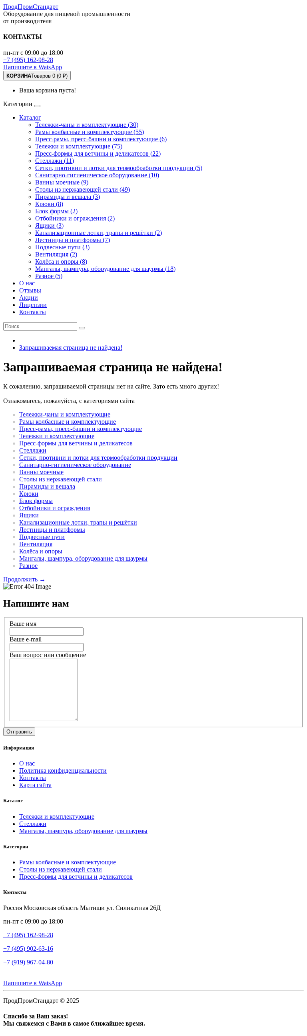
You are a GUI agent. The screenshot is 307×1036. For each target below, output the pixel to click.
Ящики (29, 515)
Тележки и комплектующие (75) (78, 146)
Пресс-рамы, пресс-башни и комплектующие (80, 428)
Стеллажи (32, 450)
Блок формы (36, 500)
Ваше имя (23, 623)
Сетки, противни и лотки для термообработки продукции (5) (118, 167)
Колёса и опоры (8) (61, 261)
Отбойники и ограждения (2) (75, 218)
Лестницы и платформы (52, 529)
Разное (28, 565)
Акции (28, 297)
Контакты (32, 312)
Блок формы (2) (56, 211)
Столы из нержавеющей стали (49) (82, 189)
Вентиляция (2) (56, 254)
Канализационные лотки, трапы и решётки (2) (98, 232)
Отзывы (30, 290)
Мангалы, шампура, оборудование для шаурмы (83, 558)
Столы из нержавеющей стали (60, 479)
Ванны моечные (41, 472)
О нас (27, 283)
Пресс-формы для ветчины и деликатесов (76, 443)
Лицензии (33, 304)
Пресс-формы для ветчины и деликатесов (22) (98, 153)
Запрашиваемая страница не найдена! (70, 347)
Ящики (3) (49, 225)
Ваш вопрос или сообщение (48, 654)
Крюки (28, 493)
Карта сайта (35, 785)
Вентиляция (35, 544)
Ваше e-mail (26, 639)
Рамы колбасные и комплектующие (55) (89, 131)
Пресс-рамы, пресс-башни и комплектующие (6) (101, 139)
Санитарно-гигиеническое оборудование (75, 464)
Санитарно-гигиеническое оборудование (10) (97, 175)
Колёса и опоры (40, 551)
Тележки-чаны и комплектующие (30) (86, 124)
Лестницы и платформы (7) (72, 239)
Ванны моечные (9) (61, 182)
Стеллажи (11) (54, 160)
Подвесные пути (42, 536)
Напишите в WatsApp (32, 67)
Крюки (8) (49, 203)
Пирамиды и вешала (47, 486)
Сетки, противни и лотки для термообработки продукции (98, 457)
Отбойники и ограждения (54, 508)
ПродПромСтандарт (30, 6)
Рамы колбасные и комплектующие (67, 421)
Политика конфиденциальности (63, 770)
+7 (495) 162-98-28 (28, 59)
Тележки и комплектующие (56, 436)
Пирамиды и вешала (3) (67, 196)
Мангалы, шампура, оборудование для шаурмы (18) (105, 268)
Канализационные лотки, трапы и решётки (78, 522)
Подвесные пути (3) (62, 247)
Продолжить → (24, 579)
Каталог (30, 117)
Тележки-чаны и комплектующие (64, 414)
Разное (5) (48, 276)
